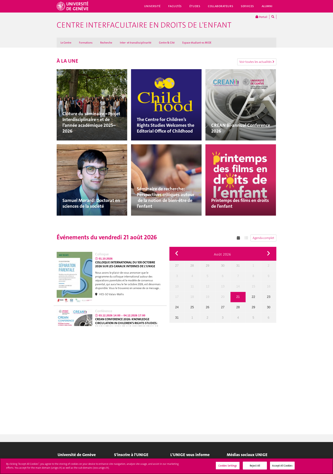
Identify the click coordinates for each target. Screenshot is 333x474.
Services (247, 6)
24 (177, 307)
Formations (85, 42)
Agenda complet (263, 238)
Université (152, 6)
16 (268, 286)
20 (223, 296)
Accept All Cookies (282, 465)
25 (192, 307)
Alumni (267, 6)
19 (207, 296)
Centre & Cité (167, 42)
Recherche (106, 42)
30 (223, 265)
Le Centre (66, 42)
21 (238, 296)
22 (253, 296)
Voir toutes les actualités (255, 62)
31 (238, 265)
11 (192, 286)
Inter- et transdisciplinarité (135, 42)
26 (207, 307)
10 (177, 286)
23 (268, 296)
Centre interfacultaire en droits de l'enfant (144, 25)
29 (207, 265)
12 (207, 286)
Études (194, 6)
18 (192, 296)
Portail (262, 17)
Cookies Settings (227, 465)
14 (238, 286)
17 (177, 296)
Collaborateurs (220, 6)
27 (177, 265)
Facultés (175, 6)
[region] (166, 466)
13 (223, 286)
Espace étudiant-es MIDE (196, 42)
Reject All (255, 465)
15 (253, 286)
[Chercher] (272, 17)
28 (192, 265)
